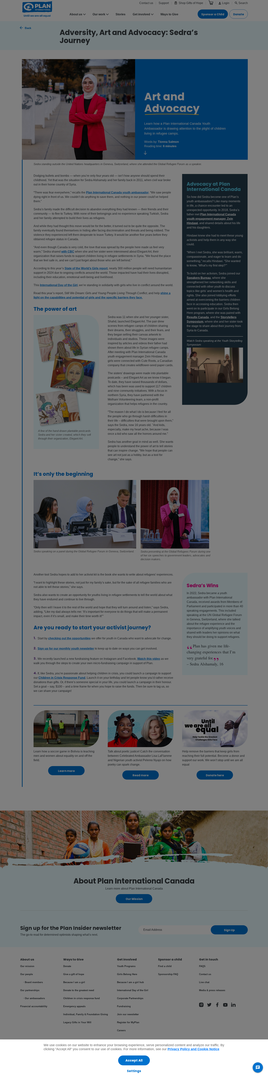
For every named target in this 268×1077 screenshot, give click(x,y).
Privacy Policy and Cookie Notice (193, 1049)
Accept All (134, 1060)
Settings (134, 1071)
